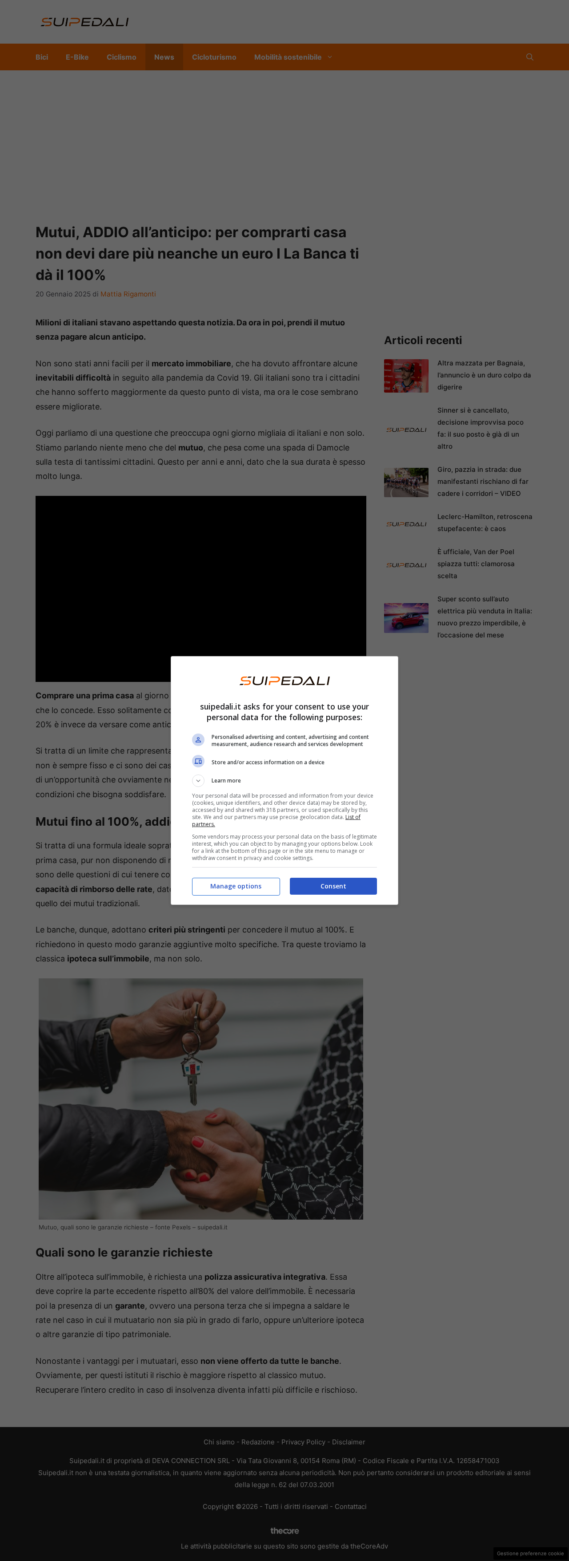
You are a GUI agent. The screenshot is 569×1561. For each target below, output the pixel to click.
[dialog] (284, 780)
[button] (284, 780)
